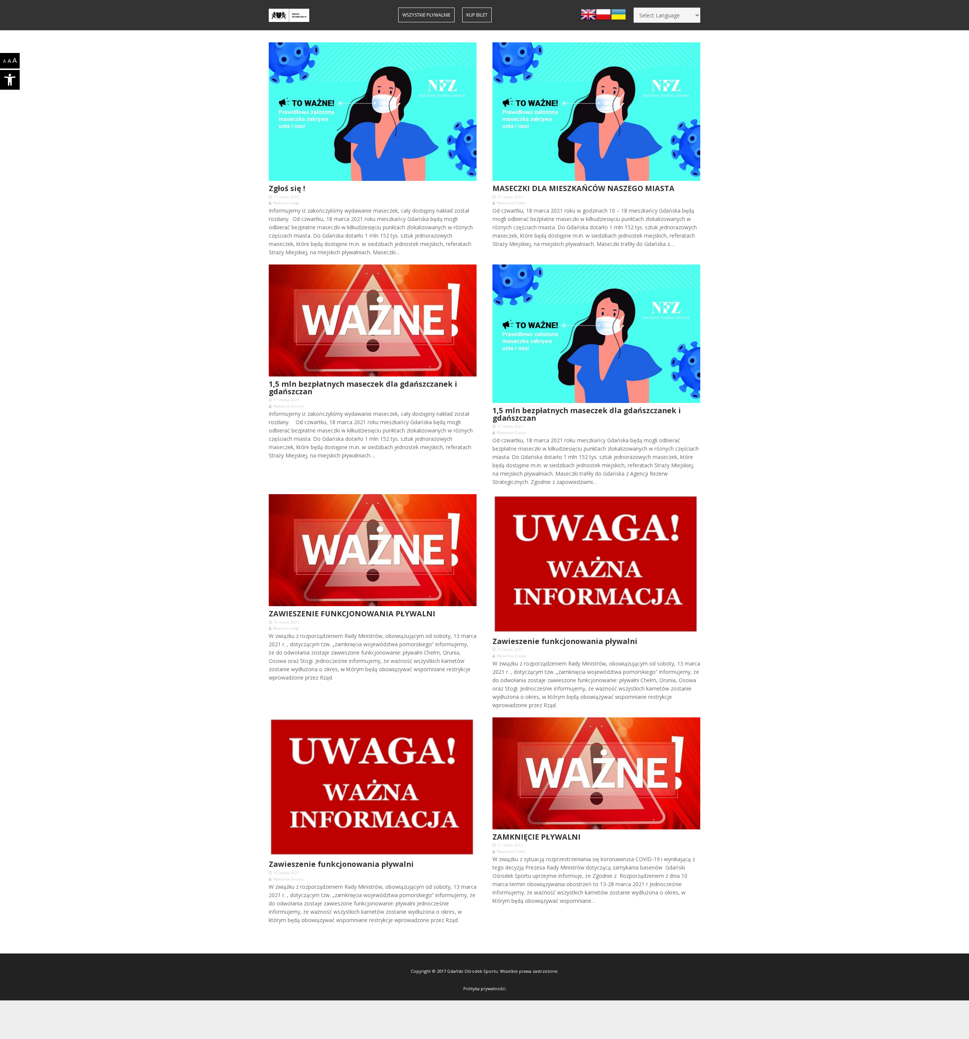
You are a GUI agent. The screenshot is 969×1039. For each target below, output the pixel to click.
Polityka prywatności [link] (484, 988)
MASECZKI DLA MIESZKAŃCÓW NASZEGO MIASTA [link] (583, 188)
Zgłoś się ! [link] (287, 188)
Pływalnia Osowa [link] (511, 432)
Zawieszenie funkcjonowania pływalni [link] (564, 641)
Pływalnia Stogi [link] (286, 203)
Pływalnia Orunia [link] (288, 406)
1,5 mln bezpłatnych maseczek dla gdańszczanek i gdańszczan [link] (363, 388)
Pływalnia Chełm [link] (511, 203)
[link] (10, 80)
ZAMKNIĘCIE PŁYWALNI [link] (536, 837)
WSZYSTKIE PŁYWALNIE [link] (426, 15)
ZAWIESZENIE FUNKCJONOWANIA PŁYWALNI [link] (352, 613)
